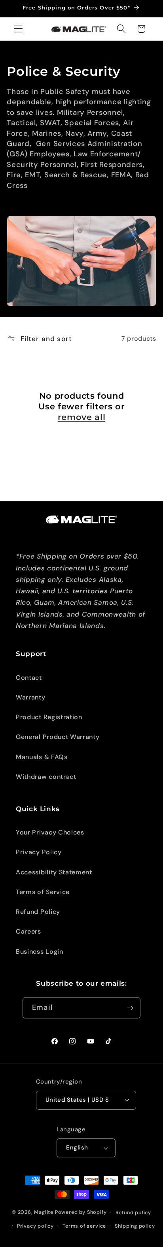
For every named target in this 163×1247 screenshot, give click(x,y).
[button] (18, 29)
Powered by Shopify (81, 1212)
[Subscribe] (130, 1007)
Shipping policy (135, 1226)
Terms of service (84, 1226)
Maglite (43, 1212)
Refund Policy (38, 912)
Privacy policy (35, 1226)
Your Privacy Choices (50, 832)
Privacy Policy (39, 852)
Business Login (39, 951)
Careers (28, 931)
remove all (81, 417)
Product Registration (49, 717)
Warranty (30, 697)
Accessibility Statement (54, 872)
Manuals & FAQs (42, 757)
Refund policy (133, 1212)
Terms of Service (43, 892)
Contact (29, 677)
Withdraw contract (46, 777)
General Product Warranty (58, 737)
